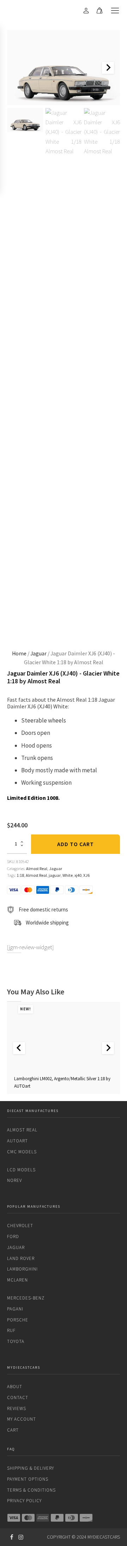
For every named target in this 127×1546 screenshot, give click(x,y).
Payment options (27, 1479)
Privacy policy (24, 1501)
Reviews (16, 1408)
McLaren (17, 1280)
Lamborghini (22, 1269)
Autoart (17, 1141)
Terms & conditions (31, 1490)
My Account (21, 1419)
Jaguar (38, 653)
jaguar (55, 875)
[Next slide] (108, 68)
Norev (14, 1180)
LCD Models (21, 1170)
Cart (13, 1430)
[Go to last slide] (19, 1048)
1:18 (20, 875)
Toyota (15, 1341)
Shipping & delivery (30, 1468)
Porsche (17, 1320)
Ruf (11, 1330)
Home (19, 653)
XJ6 (86, 875)
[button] (25, 120)
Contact (17, 1398)
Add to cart (75, 844)
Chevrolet (20, 1226)
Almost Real (36, 868)
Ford (13, 1236)
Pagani (15, 1309)
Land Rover (21, 1258)
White (67, 875)
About (14, 1387)
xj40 (77, 875)
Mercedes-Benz (25, 1298)
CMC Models (22, 1152)
